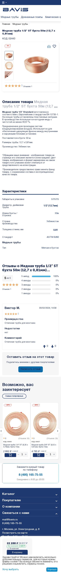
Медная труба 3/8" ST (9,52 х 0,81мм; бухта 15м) (44, 446)
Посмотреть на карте (15, 533)
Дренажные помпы (32, 17)
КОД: (5, 39)
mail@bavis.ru (10, 520)
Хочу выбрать (10, 569)
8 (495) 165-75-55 (30, 475)
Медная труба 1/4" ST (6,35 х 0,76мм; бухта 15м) (15, 446)
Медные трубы (10, 17)
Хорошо (52, 570)
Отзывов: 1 (27, 86)
